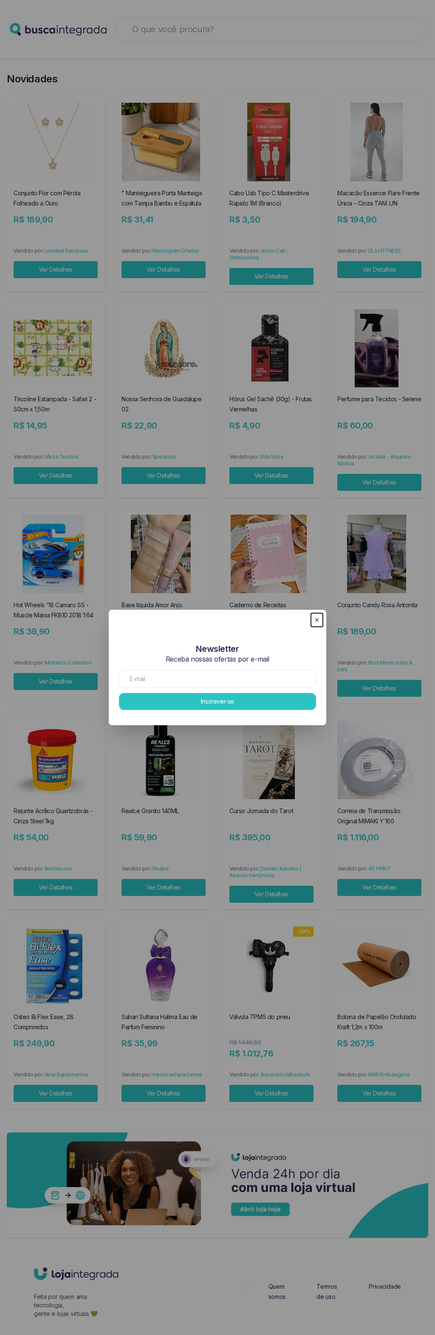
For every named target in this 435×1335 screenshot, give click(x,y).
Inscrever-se (217, 701)
